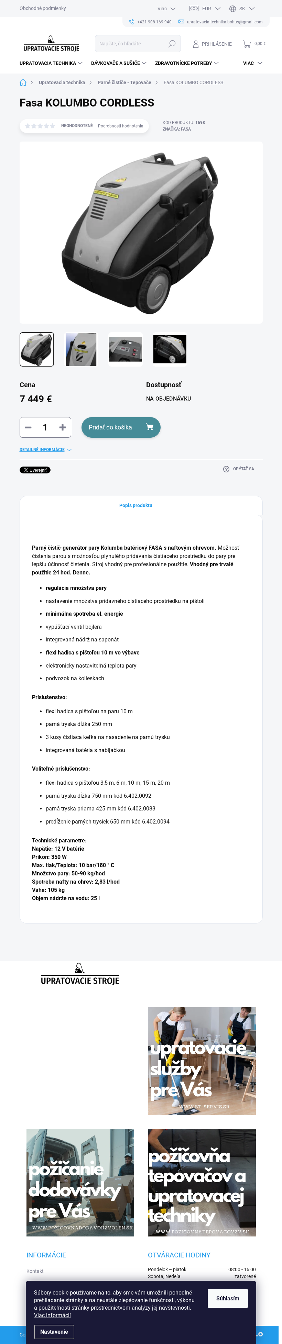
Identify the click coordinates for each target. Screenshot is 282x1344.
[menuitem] (52, 63)
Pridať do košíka (110, 427)
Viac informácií (52, 1315)
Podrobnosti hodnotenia (120, 126)
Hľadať (171, 43)
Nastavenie (54, 1332)
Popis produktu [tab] (135, 505)
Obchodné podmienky (43, 8)
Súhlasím (227, 1298)
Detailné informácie (42, 449)
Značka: (177, 129)
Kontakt (35, 1271)
